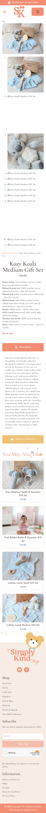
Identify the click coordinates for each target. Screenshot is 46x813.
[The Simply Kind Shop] (19, 11)
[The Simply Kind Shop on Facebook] (19, 669)
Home (4, 253)
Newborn (13, 253)
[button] (4, 11)
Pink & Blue (7, 701)
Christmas (7, 683)
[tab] (23, 347)
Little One (7, 692)
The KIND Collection (11, 714)
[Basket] (38, 12)
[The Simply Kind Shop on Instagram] (26, 669)
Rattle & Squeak (9, 710)
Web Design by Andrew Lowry (23, 810)
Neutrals (6, 706)
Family (5, 688)
